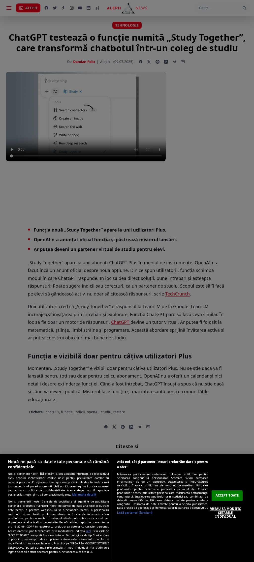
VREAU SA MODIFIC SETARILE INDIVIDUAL (225, 512)
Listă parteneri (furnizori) (135, 512)
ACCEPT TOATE (227, 495)
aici (88, 531)
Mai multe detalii (84, 494)
